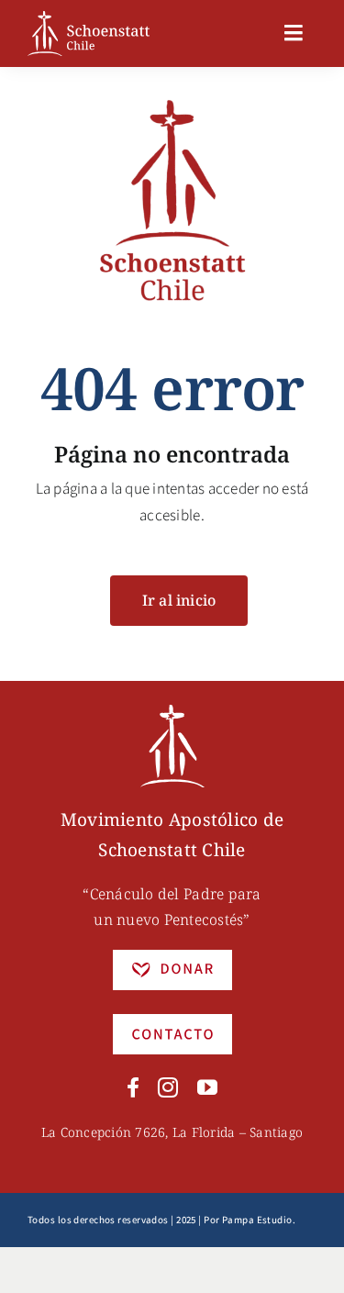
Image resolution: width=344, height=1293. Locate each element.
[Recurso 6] (172, 712)
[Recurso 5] (172, 957)
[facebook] (133, 1087)
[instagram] (168, 1087)
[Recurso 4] (172, 1021)
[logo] (89, 18)
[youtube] (207, 1087)
